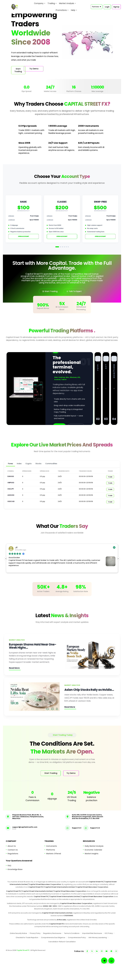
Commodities (51, 463)
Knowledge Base (15, 869)
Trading (51, 3)
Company (38, 3)
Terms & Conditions (71, 933)
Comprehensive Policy (77, 937)
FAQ (9, 865)
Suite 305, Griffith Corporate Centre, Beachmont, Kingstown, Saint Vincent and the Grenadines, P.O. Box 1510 (87, 816)
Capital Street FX (23, 950)
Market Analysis (66, 3)
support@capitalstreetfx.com (24, 827)
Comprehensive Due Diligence (53, 937)
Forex (10, 463)
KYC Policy (109, 933)
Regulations (13, 853)
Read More (14, 668)
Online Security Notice (18, 933)
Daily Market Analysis (94, 846)
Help (73, 10)
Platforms (50, 850)
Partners (96, 6)
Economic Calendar (93, 850)
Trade (110, 477)
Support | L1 (76, 828)
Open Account (23, 236)
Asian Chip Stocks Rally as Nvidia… (89, 690)
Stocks (38, 463)
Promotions (61, 10)
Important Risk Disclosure (92, 933)
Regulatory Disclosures (52, 933)
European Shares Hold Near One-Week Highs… (32, 646)
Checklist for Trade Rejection (27, 937)
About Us (12, 846)
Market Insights (91, 853)
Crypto (28, 463)
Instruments (51, 846)
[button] (118, 558)
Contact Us (13, 850)
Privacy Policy (35, 933)
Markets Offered (53, 853)
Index (19, 463)
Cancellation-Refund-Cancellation (62, 942)
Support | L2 (95, 828)
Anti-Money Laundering (98, 937)
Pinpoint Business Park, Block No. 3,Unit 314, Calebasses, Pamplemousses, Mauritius (28, 816)
